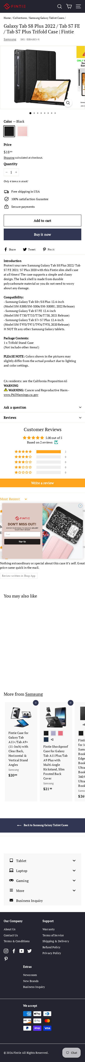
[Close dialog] (80, 506)
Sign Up (22, 542)
